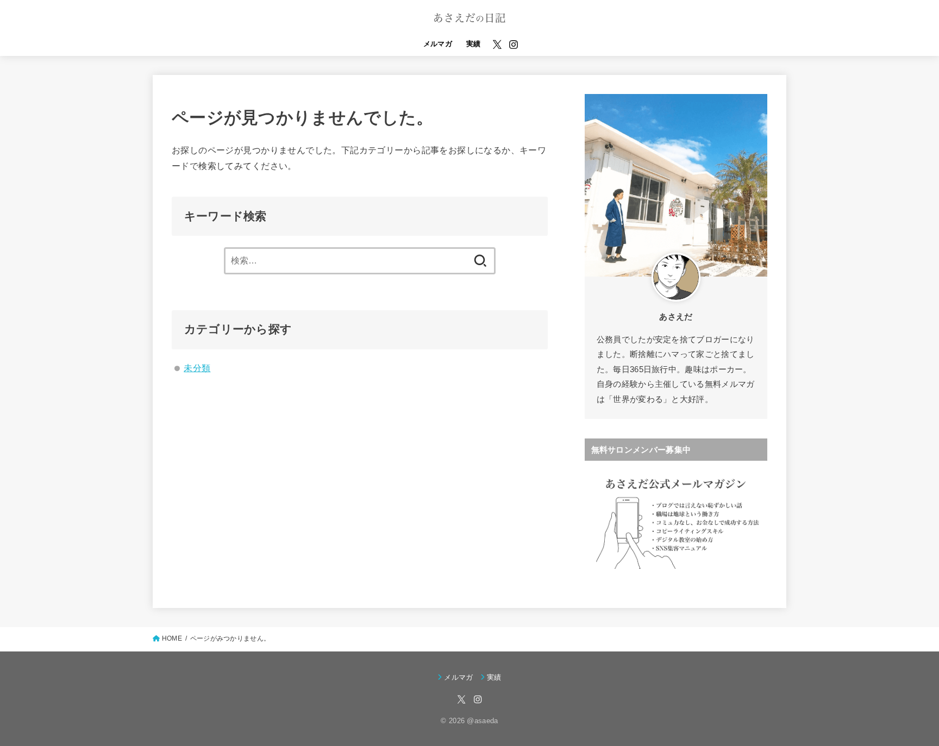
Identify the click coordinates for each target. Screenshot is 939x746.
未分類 (197, 368)
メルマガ (438, 44)
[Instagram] (513, 44)
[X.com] (497, 44)
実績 (473, 44)
